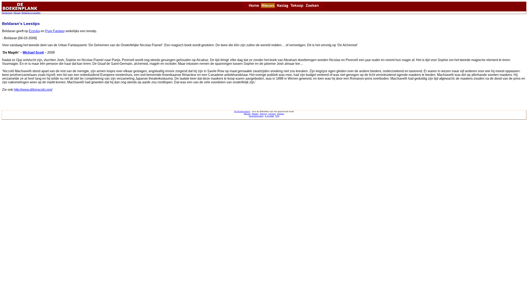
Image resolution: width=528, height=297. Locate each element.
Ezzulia (34, 31)
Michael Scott (33, 52)
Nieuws (17, 13)
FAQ (277, 116)
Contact (272, 114)
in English (269, 116)
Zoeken (280, 114)
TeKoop (263, 114)
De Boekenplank (242, 111)
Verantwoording (256, 116)
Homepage (7, 13)
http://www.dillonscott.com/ (33, 89)
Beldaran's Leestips (31, 13)
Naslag (255, 114)
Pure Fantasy (55, 31)
